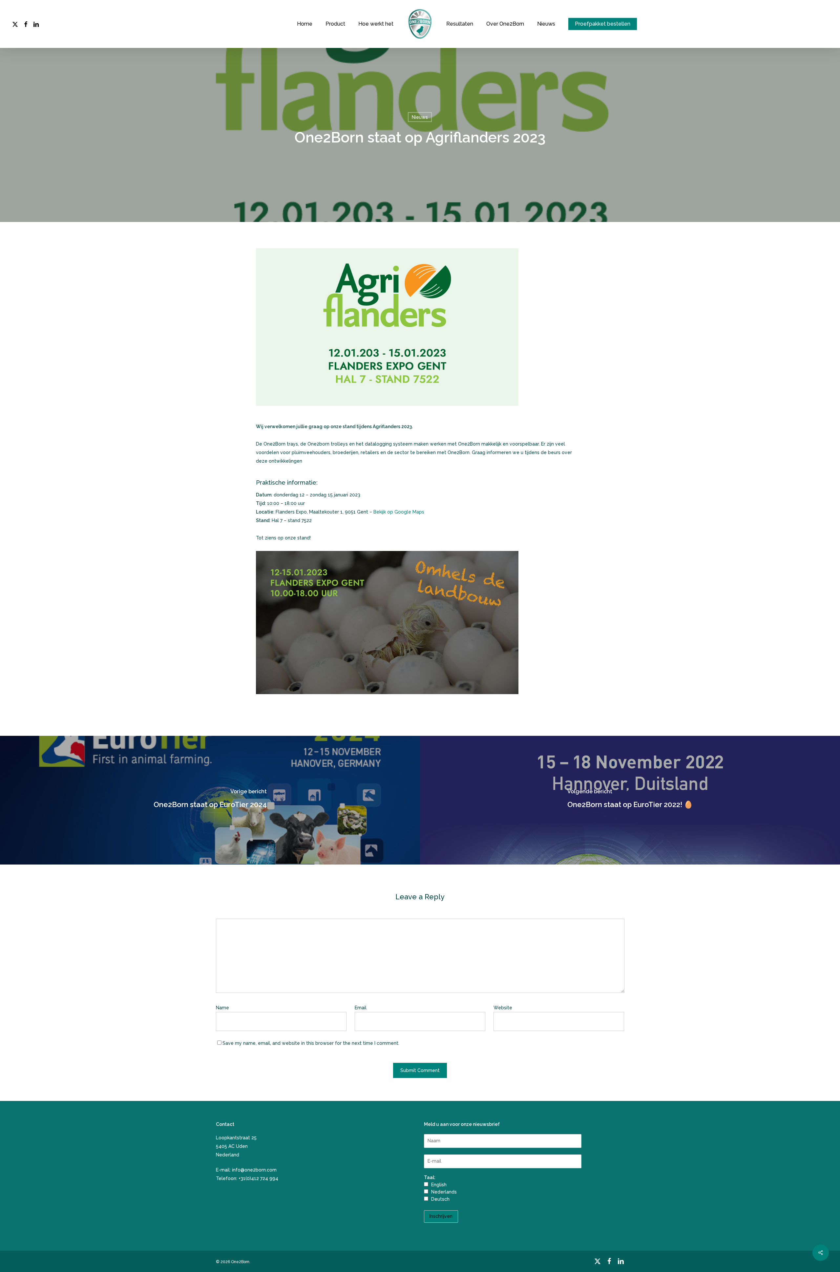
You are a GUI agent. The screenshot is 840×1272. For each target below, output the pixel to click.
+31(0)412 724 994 (258, 1178)
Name (224, 1007)
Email (362, 1007)
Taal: (429, 1177)
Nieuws (420, 117)
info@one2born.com (254, 1170)
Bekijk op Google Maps (398, 512)
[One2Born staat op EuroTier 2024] (210, 800)
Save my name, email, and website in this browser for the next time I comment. (310, 1043)
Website (503, 1007)
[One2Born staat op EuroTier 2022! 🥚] (630, 800)
